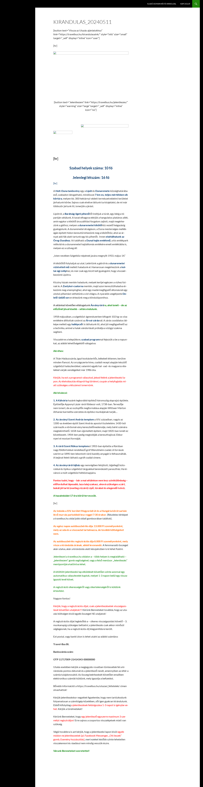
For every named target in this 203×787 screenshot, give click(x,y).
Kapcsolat (185, 4)
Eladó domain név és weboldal (161, 4)
